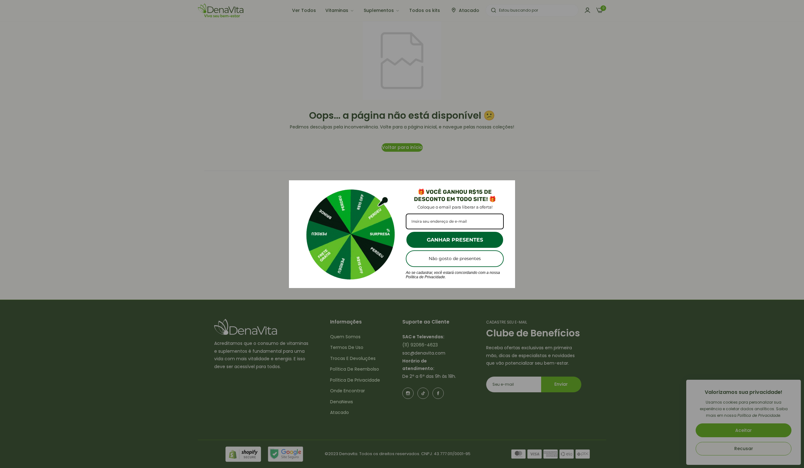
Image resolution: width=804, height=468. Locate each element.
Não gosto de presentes (455, 258)
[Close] (507, 187)
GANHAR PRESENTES (455, 240)
